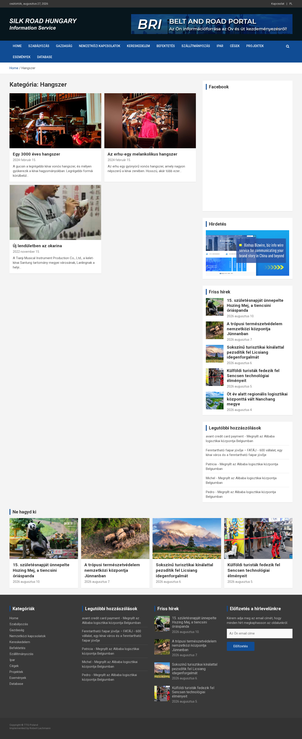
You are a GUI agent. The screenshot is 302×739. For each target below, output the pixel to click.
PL (290, 3)
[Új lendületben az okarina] (55, 212)
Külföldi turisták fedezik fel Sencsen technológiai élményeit (253, 375)
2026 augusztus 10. (240, 316)
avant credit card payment (225, 436)
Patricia (211, 464)
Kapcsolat (277, 3)
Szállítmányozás (196, 46)
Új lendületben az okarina (37, 245)
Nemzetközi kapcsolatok (99, 46)
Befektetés (166, 46)
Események (22, 57)
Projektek (255, 46)
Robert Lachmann (40, 728)
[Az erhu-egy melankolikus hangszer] (150, 120)
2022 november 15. (26, 251)
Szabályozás (38, 46)
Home (17, 46)
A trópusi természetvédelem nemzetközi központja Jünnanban (254, 328)
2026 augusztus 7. (239, 339)
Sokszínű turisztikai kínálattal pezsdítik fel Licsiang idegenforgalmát (255, 352)
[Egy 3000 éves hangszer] (55, 120)
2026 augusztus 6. (239, 363)
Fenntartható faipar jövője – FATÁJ (231, 450)
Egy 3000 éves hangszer (36, 154)
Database (44, 57)
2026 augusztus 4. (239, 410)
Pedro (210, 492)
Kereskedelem (138, 46)
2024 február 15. (24, 160)
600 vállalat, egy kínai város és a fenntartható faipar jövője (111, 635)
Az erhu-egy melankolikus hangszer (142, 154)
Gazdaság (64, 46)
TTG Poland (31, 725)
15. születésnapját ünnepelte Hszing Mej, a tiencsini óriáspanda (255, 305)
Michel (210, 478)
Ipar (220, 46)
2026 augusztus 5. (239, 386)
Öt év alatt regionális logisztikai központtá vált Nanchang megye (257, 399)
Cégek (235, 46)
